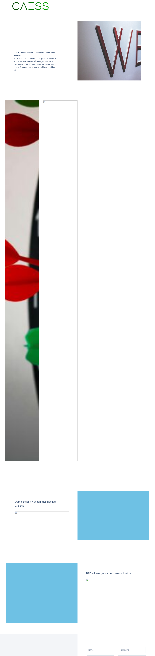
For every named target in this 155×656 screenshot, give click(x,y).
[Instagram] (9, 9)
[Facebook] (6, 9)
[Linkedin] (13, 9)
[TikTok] (17, 9)
